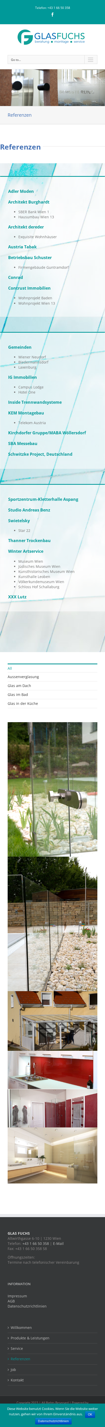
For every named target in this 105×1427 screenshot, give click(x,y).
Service (17, 1348)
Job (13, 1369)
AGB (11, 1301)
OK (90, 1414)
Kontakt (17, 1380)
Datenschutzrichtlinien (27, 1306)
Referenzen (20, 1358)
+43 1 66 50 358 (58, 8)
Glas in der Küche (23, 703)
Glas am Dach (19, 685)
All (10, 668)
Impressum (17, 1296)
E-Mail (58, 1243)
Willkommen (21, 1327)
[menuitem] (52, 668)
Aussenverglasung (23, 676)
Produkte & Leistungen (30, 1338)
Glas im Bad (18, 694)
